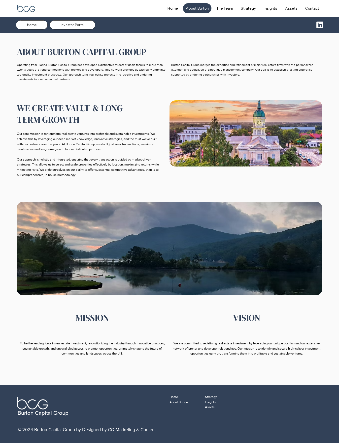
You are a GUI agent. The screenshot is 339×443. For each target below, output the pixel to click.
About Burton (179, 402)
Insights (210, 402)
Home (174, 397)
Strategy (211, 397)
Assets (209, 407)
